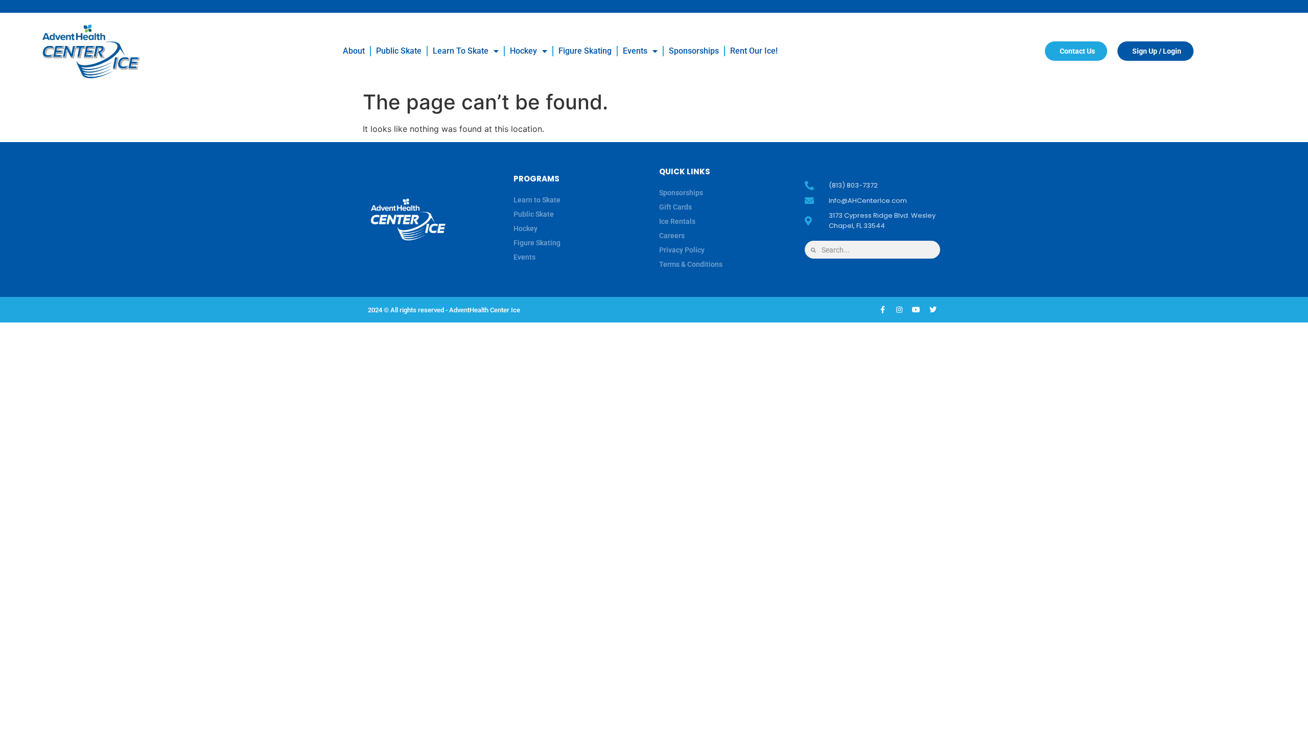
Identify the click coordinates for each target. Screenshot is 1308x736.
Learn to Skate (460, 51)
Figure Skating (585, 51)
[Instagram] (899, 310)
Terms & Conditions (690, 264)
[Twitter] (933, 310)
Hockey (523, 51)
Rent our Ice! (754, 51)
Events (635, 51)
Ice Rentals (677, 221)
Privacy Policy (682, 250)
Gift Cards (675, 207)
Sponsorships (694, 51)
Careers (672, 236)
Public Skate (399, 51)
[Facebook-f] (882, 310)
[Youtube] (916, 310)
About (354, 51)
